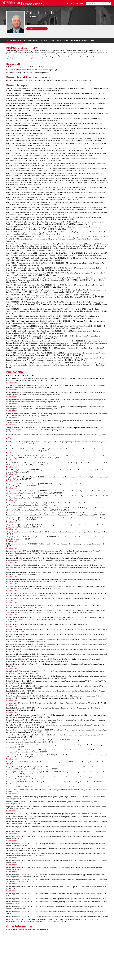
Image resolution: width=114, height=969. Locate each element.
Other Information (88, 40)
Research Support (63, 40)
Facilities (79, 3)
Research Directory (32, 3)
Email (31, 29)
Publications (75, 40)
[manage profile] (67, 3)
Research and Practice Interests (44, 40)
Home (72, 3)
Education (27, 40)
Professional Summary (15, 40)
